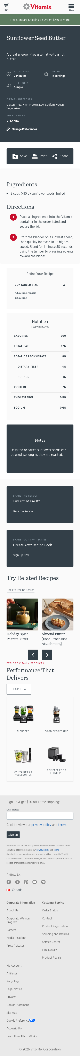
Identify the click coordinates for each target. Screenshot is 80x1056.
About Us (12, 910)
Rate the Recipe (23, 511)
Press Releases (15, 945)
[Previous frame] (33, 654)
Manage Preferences (24, 129)
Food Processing (57, 731)
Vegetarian (13, 108)
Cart (6, 10)
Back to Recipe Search (20, 590)
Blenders (23, 731)
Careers (11, 930)
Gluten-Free (14, 104)
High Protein (30, 104)
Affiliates (12, 973)
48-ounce (21, 298)
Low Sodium (47, 104)
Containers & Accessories (23, 774)
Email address (13, 809)
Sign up (13, 835)
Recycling (13, 981)
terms (62, 825)
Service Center (51, 942)
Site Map (12, 1013)
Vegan (60, 104)
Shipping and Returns (55, 934)
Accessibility (14, 1028)
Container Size (26, 285)
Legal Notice (14, 989)
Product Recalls (51, 957)
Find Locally (49, 950)
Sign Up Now (21, 555)
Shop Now (19, 689)
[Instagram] (43, 882)
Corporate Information (21, 902)
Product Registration (55, 926)
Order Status (50, 910)
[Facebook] (9, 882)
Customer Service (53, 902)
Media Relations (16, 938)
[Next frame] (47, 654)
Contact (47, 918)
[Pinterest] (26, 882)
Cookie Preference (18, 1020)
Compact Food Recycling (56, 771)
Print (43, 156)
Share (64, 156)
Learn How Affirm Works (22, 1036)
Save (23, 156)
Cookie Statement (18, 1005)
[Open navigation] (71, 6)
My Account (14, 965)
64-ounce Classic (25, 293)
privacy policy (41, 825)
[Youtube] (34, 882)
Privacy (11, 997)
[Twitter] (17, 882)
